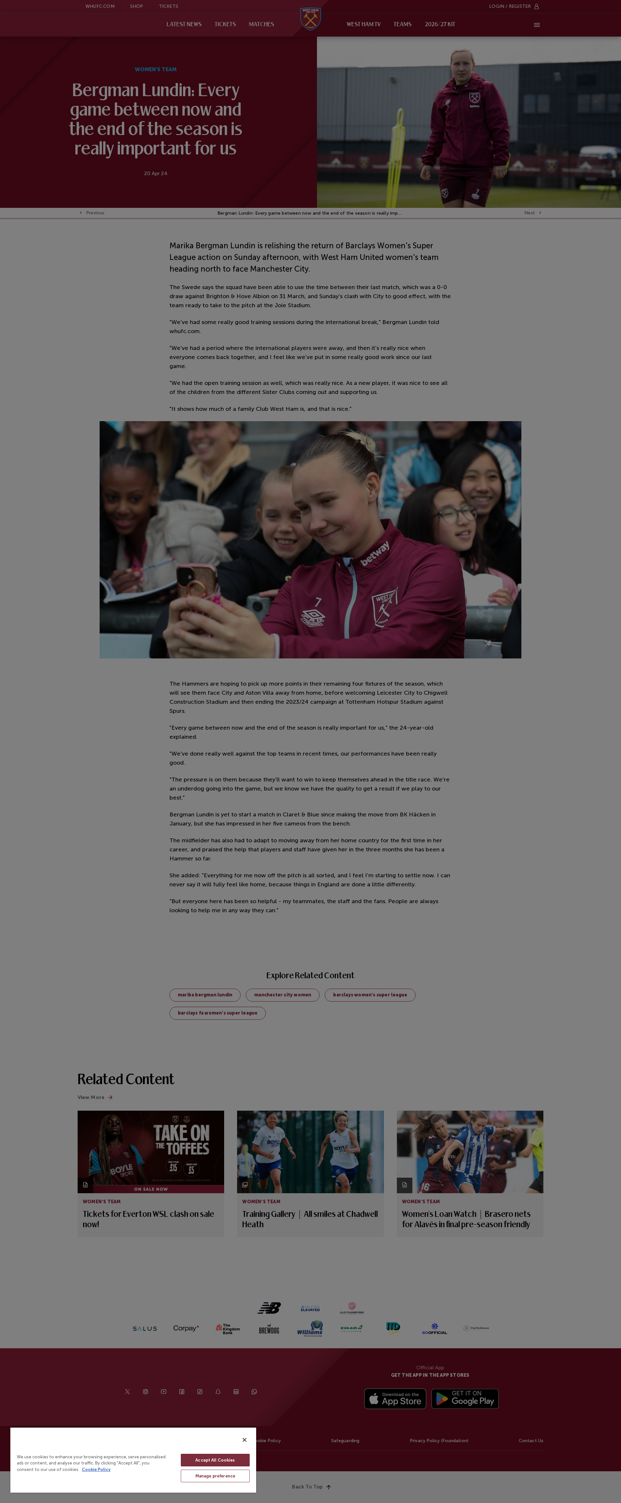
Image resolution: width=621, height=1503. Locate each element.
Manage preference (215, 1476)
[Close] (244, 1440)
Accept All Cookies (215, 1460)
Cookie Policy (96, 1469)
